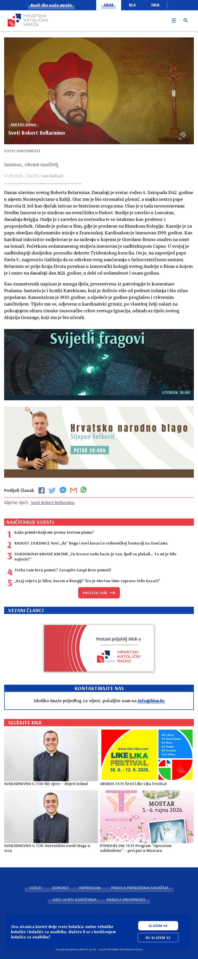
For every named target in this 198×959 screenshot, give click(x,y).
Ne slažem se (158, 937)
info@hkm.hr (151, 701)
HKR (155, 5)
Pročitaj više (95, 592)
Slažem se (158, 925)
